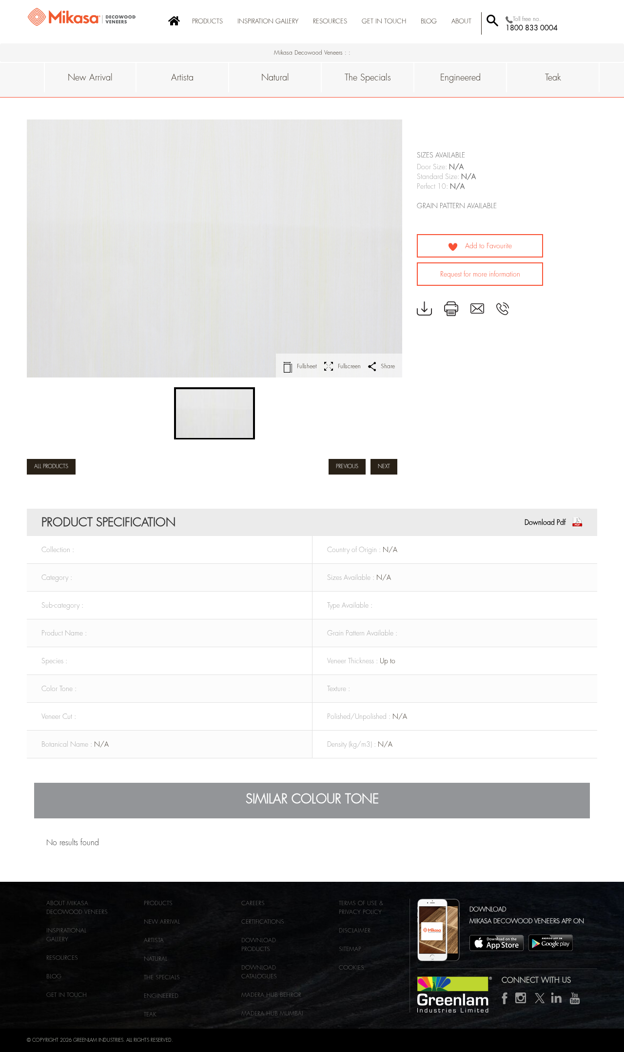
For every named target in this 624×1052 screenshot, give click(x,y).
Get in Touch (384, 21)
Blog (53, 976)
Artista (182, 77)
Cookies (351, 968)
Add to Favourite (487, 245)
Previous (347, 466)
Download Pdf (545, 522)
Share (388, 366)
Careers (253, 903)
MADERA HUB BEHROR (271, 995)
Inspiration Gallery (267, 21)
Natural (275, 77)
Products (207, 21)
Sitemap (350, 949)
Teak (553, 77)
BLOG (429, 21)
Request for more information (480, 274)
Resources (330, 21)
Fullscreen (349, 366)
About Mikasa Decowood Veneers (77, 907)
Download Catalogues (259, 972)
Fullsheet (307, 366)
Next (384, 466)
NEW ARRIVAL (162, 922)
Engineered (460, 77)
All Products (51, 466)
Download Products (258, 944)
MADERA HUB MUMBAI (272, 1013)
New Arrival (90, 77)
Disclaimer (354, 930)
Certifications (262, 922)
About (461, 21)
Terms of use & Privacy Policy (361, 907)
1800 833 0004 (532, 27)
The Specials (368, 77)
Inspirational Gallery (66, 935)
